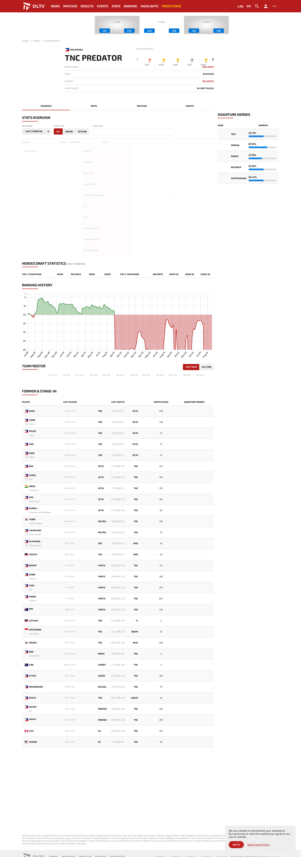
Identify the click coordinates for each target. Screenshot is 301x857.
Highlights (149, 6)
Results (87, 6)
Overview (46, 106)
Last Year (191, 367)
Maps (94, 106)
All (58, 131)
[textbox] (95, 132)
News (55, 6)
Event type (59, 126)
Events (102, 6)
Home (25, 40)
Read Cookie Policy (258, 844)
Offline (82, 131)
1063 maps (208, 67)
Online (69, 131)
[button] (213, 59)
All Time (206, 367)
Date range (27, 126)
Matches (70, 6)
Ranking (130, 6)
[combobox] (133, 131)
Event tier (98, 126)
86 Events (208, 81)
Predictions (171, 6)
